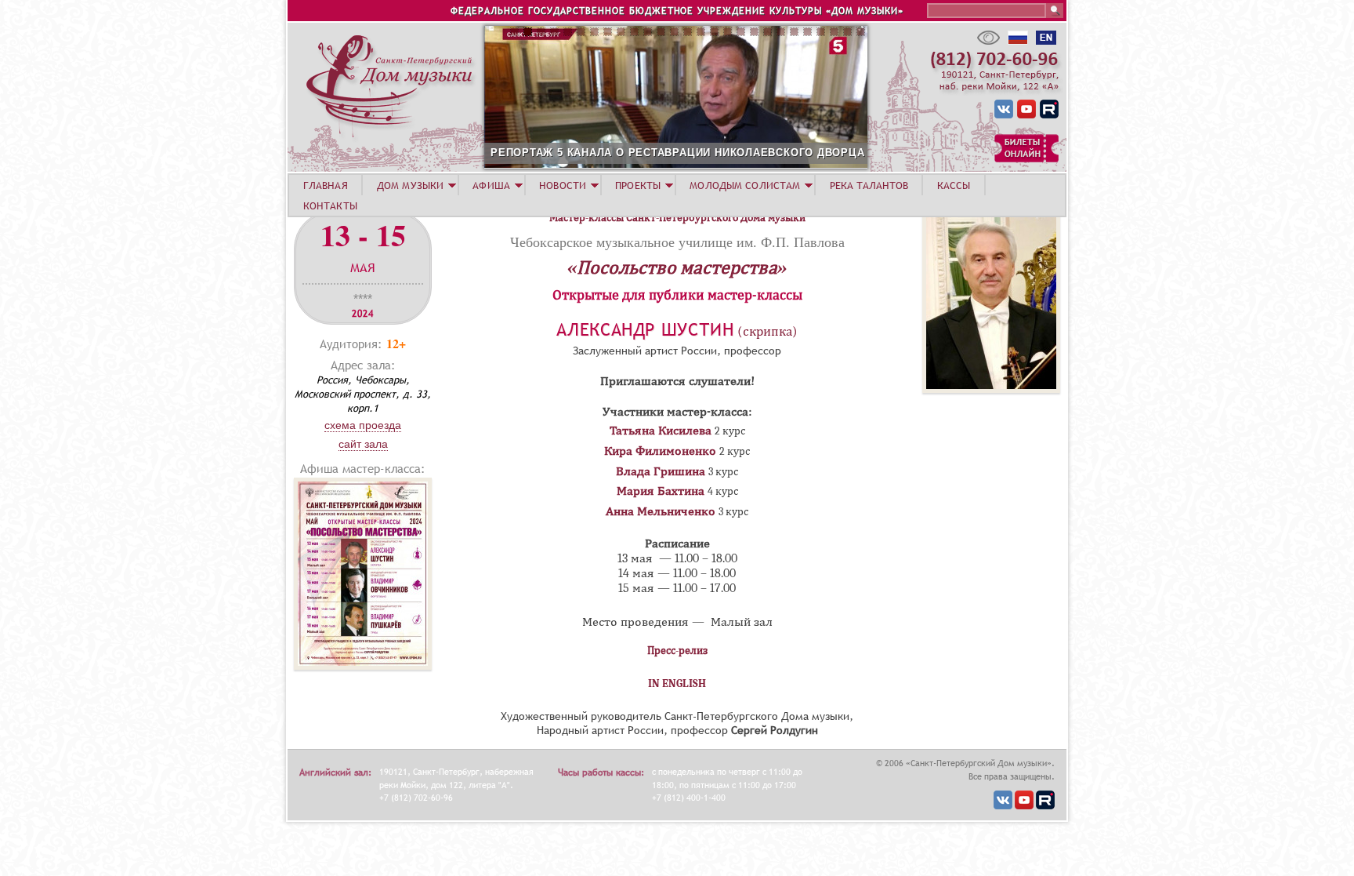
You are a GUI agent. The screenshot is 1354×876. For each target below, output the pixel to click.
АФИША (491, 185)
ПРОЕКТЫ (638, 185)
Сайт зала (363, 444)
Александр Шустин (645, 329)
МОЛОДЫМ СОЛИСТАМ (745, 185)
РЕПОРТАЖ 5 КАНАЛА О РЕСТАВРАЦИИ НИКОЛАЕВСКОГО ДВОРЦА (678, 152)
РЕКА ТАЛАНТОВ (869, 185)
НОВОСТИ (562, 185)
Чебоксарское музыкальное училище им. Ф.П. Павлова (677, 241)
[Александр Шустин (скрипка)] (991, 389)
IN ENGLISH (677, 683)
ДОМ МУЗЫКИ (410, 185)
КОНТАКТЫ (330, 205)
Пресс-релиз (677, 650)
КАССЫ (954, 185)
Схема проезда (362, 425)
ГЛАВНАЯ (325, 185)
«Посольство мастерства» (677, 267)
